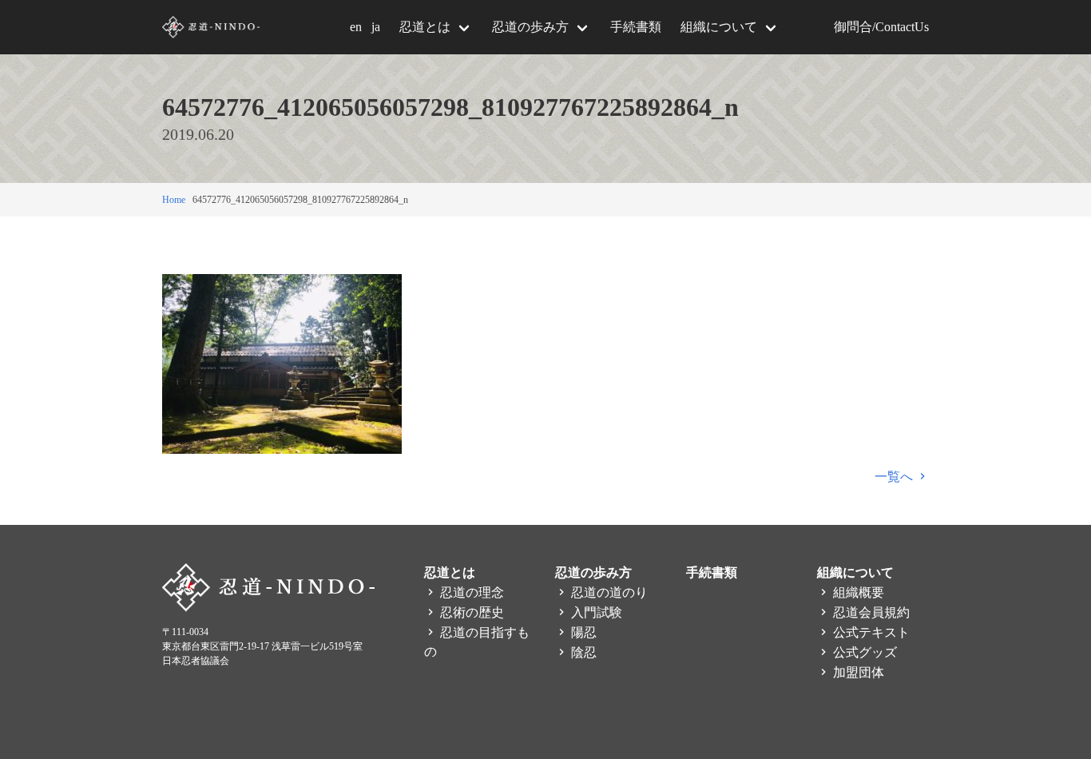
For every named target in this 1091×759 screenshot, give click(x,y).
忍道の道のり (608, 592)
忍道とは (424, 27)
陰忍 (582, 652)
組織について (718, 27)
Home (173, 199)
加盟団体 (857, 672)
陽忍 (582, 632)
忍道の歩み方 (530, 27)
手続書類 (635, 27)
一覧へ (895, 476)
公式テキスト (870, 632)
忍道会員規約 (870, 612)
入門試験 (595, 612)
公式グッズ (863, 652)
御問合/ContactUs (881, 27)
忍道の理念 (470, 592)
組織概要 (857, 592)
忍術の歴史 (470, 612)
